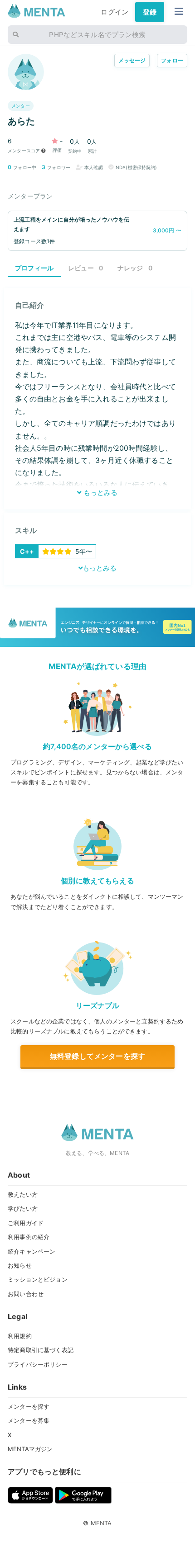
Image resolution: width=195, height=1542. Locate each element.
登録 (149, 12)
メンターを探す (28, 1406)
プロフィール (34, 268)
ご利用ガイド (26, 1222)
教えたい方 (23, 1194)
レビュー (85, 268)
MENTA (101, 1523)
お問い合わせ (26, 1293)
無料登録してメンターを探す (97, 1056)
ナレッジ (134, 268)
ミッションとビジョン (38, 1279)
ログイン (114, 12)
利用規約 (20, 1335)
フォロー (172, 60)
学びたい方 (23, 1208)
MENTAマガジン (30, 1448)
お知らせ (20, 1265)
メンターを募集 (28, 1420)
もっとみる (99, 492)
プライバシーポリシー (38, 1364)
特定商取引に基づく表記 (40, 1349)
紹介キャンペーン (31, 1251)
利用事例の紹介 (28, 1236)
